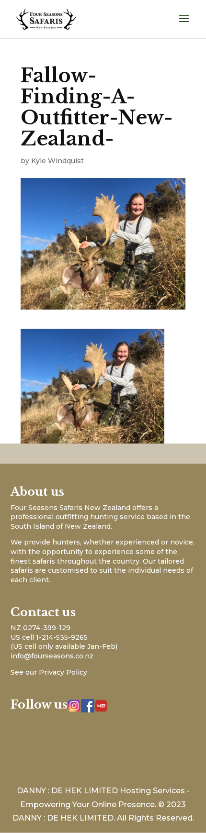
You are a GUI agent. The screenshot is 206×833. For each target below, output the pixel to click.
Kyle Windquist (57, 160)
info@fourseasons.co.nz (52, 656)
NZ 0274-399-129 (40, 627)
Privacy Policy (63, 672)
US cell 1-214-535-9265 (49, 637)
